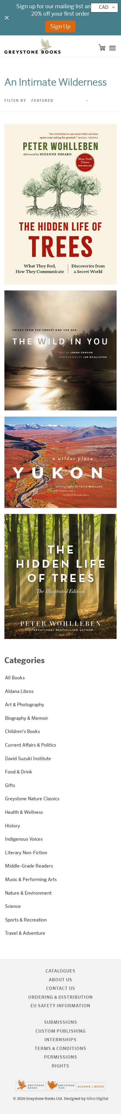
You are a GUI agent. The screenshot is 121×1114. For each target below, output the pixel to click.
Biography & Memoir (26, 718)
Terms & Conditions (60, 1048)
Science (13, 906)
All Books (15, 678)
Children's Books (22, 731)
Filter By (15, 101)
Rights (60, 1066)
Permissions (60, 1057)
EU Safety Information (60, 1006)
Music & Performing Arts (31, 880)
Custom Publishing (61, 1031)
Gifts (10, 785)
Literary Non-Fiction (26, 853)
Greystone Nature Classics (32, 799)
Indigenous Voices (24, 839)
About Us (60, 980)
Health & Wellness (24, 812)
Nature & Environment (28, 893)
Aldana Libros (19, 691)
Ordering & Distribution (60, 997)
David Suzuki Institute (28, 759)
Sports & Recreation (26, 920)
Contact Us (60, 988)
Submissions (60, 1022)
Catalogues (60, 971)
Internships (60, 1040)
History (12, 826)
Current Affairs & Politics (30, 745)
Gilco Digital (97, 1099)
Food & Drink (18, 772)
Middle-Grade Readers (29, 866)
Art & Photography (24, 705)
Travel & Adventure (25, 933)
